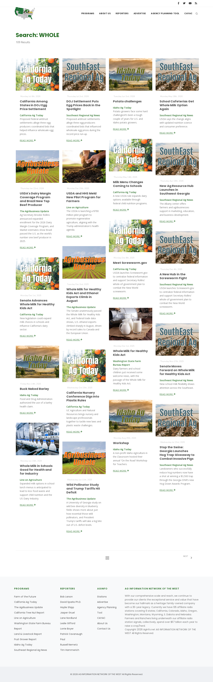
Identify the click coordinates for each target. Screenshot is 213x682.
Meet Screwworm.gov (130, 263)
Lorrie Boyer (67, 628)
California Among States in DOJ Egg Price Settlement (33, 105)
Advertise (140, 13)
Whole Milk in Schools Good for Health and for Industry (36, 470)
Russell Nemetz (69, 644)
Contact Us (103, 628)
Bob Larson (66, 596)
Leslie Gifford (67, 623)
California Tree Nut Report (29, 612)
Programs (87, 13)
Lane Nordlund (68, 618)
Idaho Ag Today (23, 644)
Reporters (122, 13)
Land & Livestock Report (28, 634)
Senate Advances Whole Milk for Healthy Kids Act (37, 304)
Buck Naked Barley (34, 389)
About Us (105, 13)
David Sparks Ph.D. (70, 602)
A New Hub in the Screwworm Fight (173, 276)
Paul (62, 639)
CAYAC (188, 13)
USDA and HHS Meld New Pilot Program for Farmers (83, 197)
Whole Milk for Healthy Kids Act (130, 353)
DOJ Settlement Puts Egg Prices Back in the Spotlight (83, 105)
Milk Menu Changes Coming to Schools (128, 184)
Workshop (121, 443)
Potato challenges (127, 101)
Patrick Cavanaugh (71, 634)
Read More (27, 140)
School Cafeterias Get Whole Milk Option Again (177, 105)
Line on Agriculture (25, 618)
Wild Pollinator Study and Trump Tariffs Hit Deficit (83, 488)
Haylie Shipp (67, 607)
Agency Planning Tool (165, 13)
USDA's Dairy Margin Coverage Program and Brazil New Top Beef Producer (35, 199)
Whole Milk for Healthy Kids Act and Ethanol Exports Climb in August (83, 295)
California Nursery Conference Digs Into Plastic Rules (82, 396)
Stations (102, 596)
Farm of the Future (25, 596)
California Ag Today (25, 602)
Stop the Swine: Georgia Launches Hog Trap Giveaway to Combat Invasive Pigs (177, 453)
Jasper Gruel (67, 612)
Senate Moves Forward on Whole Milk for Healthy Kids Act (177, 370)
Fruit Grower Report (25, 639)
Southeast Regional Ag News (30, 650)
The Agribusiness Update (28, 607)
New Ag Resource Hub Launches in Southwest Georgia (177, 190)
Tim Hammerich (69, 650)
